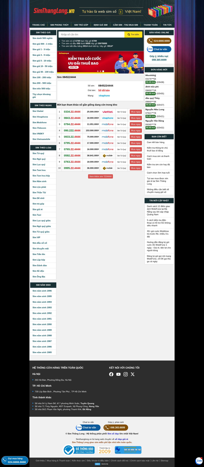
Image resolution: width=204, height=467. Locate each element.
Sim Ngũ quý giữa (42, 226)
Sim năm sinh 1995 (42, 296)
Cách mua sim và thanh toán (158, 157)
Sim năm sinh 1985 (42, 352)
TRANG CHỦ (38, 25)
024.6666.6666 (162, 41)
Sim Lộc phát (39, 187)
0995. (72, 168)
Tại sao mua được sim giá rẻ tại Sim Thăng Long (157, 181)
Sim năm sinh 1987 (42, 341)
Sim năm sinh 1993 (42, 307)
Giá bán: (92, 90)
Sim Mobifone (40, 122)
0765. (72, 149)
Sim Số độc (38, 271)
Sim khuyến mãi (41, 248)
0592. (72, 155)
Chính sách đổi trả (119, 460)
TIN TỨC (167, 25)
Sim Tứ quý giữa (41, 232)
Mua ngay (136, 111)
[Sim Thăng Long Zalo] (199, 461)
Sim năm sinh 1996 (42, 291)
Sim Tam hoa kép (41, 175)
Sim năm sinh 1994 (42, 302)
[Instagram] (126, 374)
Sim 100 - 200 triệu (42, 77)
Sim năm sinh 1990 (42, 324)
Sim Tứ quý (38, 153)
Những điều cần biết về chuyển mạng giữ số (158, 190)
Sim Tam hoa (39, 170)
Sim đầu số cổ (40, 243)
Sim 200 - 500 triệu (42, 83)
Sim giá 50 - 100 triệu (43, 72)
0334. (72, 111)
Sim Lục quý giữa (41, 220)
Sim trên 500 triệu (41, 88)
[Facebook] (111, 374)
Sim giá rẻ (38, 209)
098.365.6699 (117, 427)
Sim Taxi (37, 215)
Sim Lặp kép (39, 260)
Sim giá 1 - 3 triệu (41, 49)
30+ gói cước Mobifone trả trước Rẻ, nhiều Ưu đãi (158, 234)
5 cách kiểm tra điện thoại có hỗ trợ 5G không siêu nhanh (159, 223)
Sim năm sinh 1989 (42, 330)
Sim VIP (36, 237)
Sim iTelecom (39, 128)
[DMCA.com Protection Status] (102, 464)
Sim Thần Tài (39, 192)
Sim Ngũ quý (39, 159)
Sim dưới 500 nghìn (43, 38)
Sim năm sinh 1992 (42, 313)
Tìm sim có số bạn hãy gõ (79, 41)
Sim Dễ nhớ (38, 198)
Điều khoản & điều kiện (98, 460)
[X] (133, 374)
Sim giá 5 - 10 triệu (42, 60)
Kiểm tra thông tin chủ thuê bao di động (157, 149)
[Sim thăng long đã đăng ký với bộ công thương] (78, 450)
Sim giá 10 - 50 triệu (43, 66)
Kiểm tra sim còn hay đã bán (158, 165)
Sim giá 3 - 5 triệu (41, 55)
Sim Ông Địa (39, 276)
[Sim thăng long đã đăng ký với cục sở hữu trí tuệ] (128, 450)
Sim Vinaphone (40, 117)
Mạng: (91, 95)
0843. (72, 117)
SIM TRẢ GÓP (81, 25)
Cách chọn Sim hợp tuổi (158, 172)
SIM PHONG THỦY (59, 25)
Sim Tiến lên (39, 254)
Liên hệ (154, 460)
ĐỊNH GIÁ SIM (101, 25)
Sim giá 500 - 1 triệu (43, 44)
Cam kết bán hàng (155, 142)
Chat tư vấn (160, 49)
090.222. (72, 130)
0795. (72, 143)
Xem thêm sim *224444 (100, 176)
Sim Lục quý (39, 164)
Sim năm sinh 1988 (42, 335)
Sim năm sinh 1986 (42, 346)
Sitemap (164, 460)
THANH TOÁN (151, 25)
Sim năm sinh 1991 (42, 319)
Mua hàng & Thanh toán (58, 460)
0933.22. (72, 136)
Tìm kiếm (135, 34)
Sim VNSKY (38, 133)
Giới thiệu (40, 460)
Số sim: (91, 85)
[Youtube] (118, 374)
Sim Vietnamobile (41, 139)
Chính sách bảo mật (139, 460)
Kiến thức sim (78, 460)
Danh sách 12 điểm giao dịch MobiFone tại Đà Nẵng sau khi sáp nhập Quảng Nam (158, 210)
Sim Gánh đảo (40, 265)
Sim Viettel (38, 111)
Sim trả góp (38, 203)
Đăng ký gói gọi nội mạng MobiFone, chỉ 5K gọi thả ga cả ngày (159, 259)
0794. (72, 124)
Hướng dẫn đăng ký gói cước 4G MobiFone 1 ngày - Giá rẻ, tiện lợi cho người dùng (159, 246)
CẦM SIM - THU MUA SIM (125, 25)
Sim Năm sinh (39, 181)
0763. (72, 161)
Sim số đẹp (113, 433)
